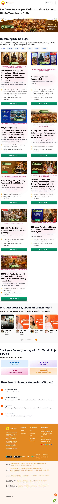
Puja (31, 430)
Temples (32, 441)
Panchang (32, 438)
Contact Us (23, 433)
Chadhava (32, 433)
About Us (23, 430)
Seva (31, 435)
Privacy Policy (38, 455)
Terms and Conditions (45, 455)
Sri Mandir (8, 496)
